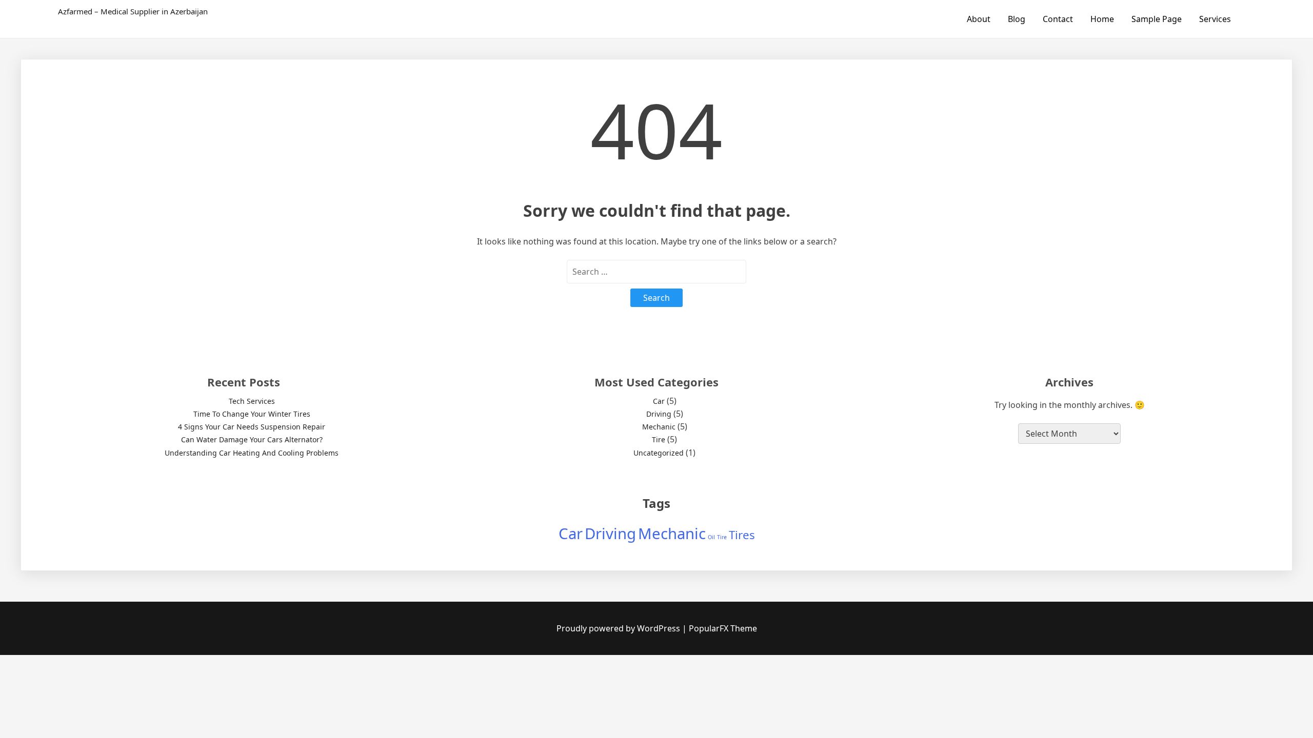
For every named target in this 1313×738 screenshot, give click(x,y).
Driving (658, 414)
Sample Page (1156, 19)
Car (659, 401)
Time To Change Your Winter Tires (251, 414)
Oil (711, 537)
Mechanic (658, 427)
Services (1215, 19)
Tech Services (252, 401)
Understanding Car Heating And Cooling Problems (252, 453)
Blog (1016, 19)
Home (1102, 19)
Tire (658, 439)
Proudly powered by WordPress (619, 628)
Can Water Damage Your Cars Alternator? (252, 439)
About (978, 19)
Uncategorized (658, 453)
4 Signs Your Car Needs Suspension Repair (251, 427)
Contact (1058, 19)
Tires (742, 535)
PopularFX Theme (723, 628)
